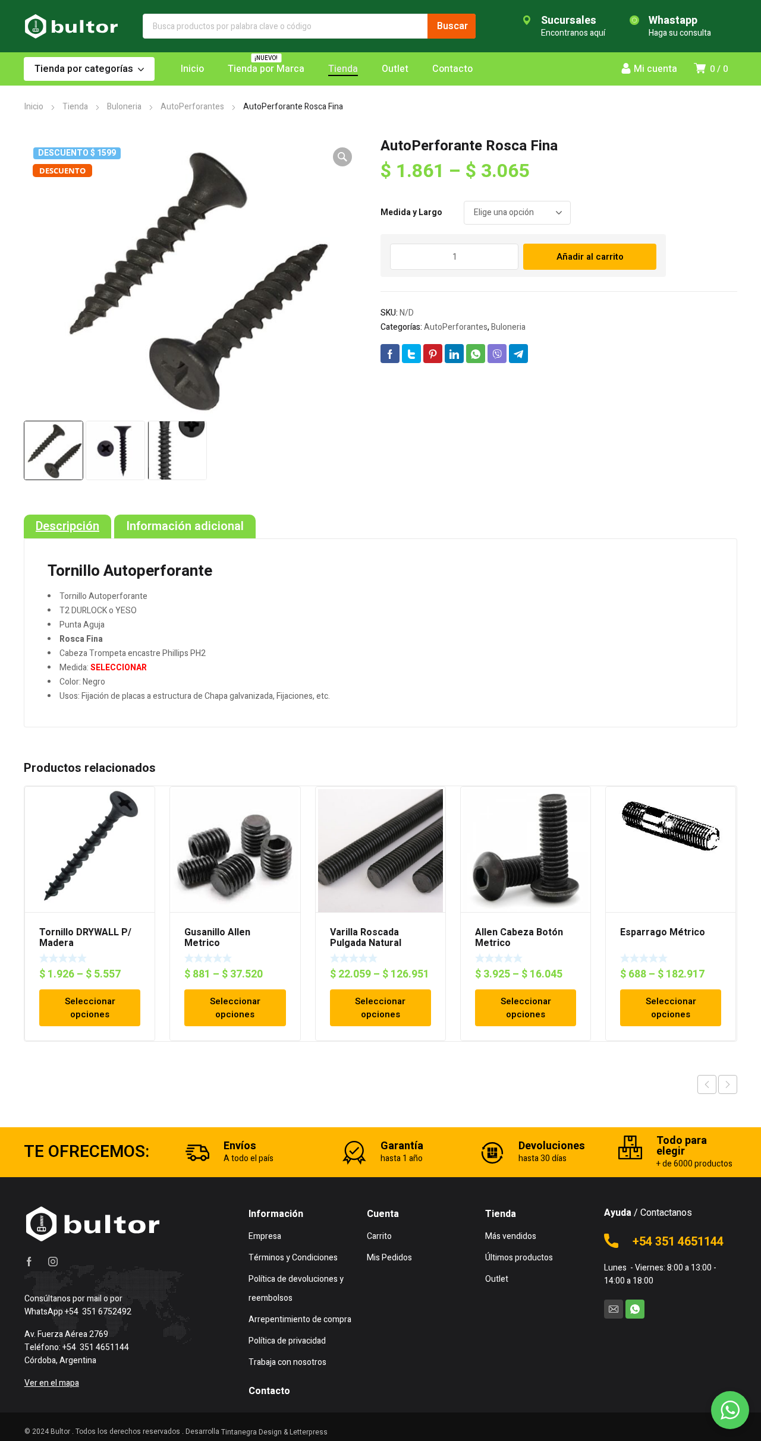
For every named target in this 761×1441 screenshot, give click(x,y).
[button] (342, 156)
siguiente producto (727, 1084)
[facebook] (29, 1261)
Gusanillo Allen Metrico (217, 937)
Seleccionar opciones (90, 1008)
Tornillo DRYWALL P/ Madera (85, 937)
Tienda (75, 106)
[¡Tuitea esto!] (411, 353)
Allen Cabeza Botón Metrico (519, 937)
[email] (613, 1309)
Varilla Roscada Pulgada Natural (365, 937)
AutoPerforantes (192, 106)
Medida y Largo (411, 212)
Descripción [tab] (67, 526)
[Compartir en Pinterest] (432, 353)
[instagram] (52, 1261)
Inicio (33, 106)
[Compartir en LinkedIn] (454, 353)
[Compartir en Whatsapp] (475, 353)
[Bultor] (71, 26)
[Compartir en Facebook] (390, 353)
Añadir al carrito (590, 256)
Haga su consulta (680, 33)
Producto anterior (706, 1084)
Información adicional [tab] (185, 526)
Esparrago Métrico (662, 932)
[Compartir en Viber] (497, 353)
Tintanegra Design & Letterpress (274, 1432)
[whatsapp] (634, 1309)
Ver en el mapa (51, 1383)
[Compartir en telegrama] (518, 353)
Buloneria (124, 106)
